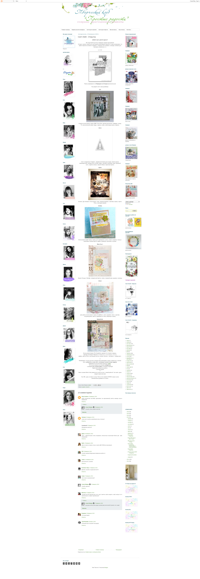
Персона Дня (129, 376)
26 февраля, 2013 (89, 459)
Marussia (84, 492)
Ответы (84, 404)
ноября (129, 420)
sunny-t (83, 459)
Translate (130, 204)
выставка (129, 348)
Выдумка (84, 513)
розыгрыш (129, 379)
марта (129, 431)
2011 (128, 461)
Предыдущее (119, 549)
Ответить (84, 401)
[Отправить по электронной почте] (94, 385)
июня (129, 426)
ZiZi (82, 451)
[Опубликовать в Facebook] (99, 385)
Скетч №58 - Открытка (130, 449)
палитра (128, 375)
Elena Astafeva (85, 396)
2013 (128, 417)
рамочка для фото (131, 378)
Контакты (129, 29)
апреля (129, 429)
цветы (128, 387)
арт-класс (129, 343)
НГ (127, 368)
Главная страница (66, 29)
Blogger (106, 567)
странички (129, 384)
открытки (87, 386)
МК (127, 365)
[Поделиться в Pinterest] (100, 385)
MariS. (83, 443)
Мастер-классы (113, 29)
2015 (128, 413)
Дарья (83, 433)
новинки (128, 370)
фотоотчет (129, 386)
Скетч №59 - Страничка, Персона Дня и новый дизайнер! (132, 445)
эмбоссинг (129, 389)
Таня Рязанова (85, 521)
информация (129, 354)
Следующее (81, 549)
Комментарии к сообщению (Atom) (93, 552)
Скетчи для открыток (103, 29)
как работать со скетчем (130, 359)
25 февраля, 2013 (93, 396)
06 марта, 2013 (92, 521)
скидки (128, 383)
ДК (127, 351)
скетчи (128, 381)
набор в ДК (129, 367)
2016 (128, 411)
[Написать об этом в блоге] (96, 385)
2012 (128, 459)
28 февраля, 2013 (90, 513)
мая (129, 427)
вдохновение (129, 345)
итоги (128, 356)
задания (83, 386)
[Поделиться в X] (97, 385)
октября (130, 422)
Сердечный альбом (132, 454)
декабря (130, 418)
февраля (130, 433)
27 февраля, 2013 (93, 467)
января (129, 457)
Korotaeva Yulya (85, 467)
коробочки (129, 362)
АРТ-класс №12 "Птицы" (131, 441)
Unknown (84, 417)
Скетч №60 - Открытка (130, 435)
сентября (130, 424)
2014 (128, 415)
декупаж (128, 350)
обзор (128, 371)
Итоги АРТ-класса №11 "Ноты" (132, 438)
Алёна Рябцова (88, 407)
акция (128, 340)
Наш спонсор (122, 29)
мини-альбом (129, 364)
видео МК (129, 346)
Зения (83, 476)
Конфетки (129, 360)
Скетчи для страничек (91, 29)
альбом (128, 342)
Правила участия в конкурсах (78, 29)
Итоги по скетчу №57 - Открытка (132, 452)
